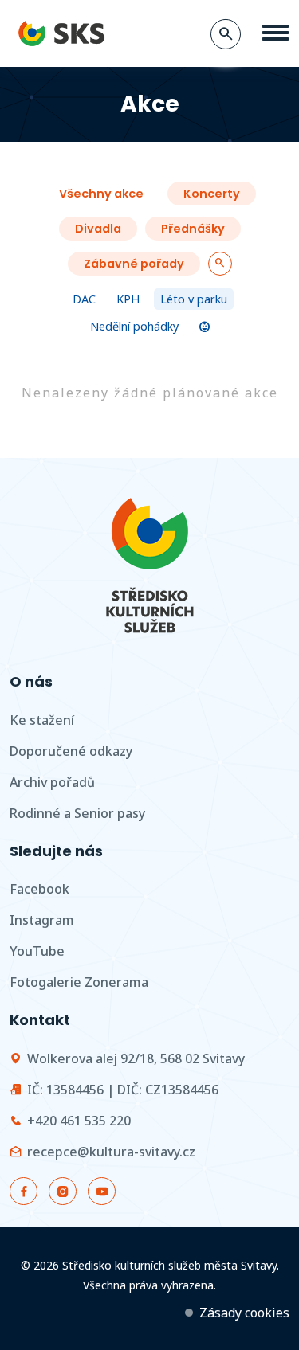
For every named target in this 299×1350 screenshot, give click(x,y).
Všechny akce (101, 194)
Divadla (98, 229)
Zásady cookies (244, 1312)
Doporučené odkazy (71, 751)
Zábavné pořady (134, 264)
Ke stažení (42, 720)
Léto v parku (193, 299)
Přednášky (193, 229)
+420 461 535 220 (79, 1120)
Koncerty (211, 194)
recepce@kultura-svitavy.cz (111, 1151)
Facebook (39, 889)
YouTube (37, 951)
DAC (84, 299)
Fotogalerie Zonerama (79, 982)
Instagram (42, 920)
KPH (128, 299)
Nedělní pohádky (134, 326)
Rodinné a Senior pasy (77, 813)
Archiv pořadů (52, 782)
